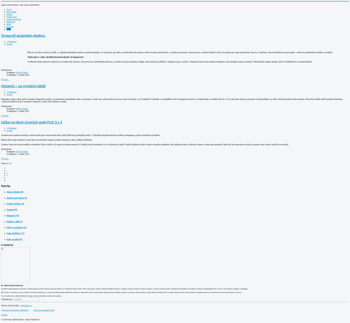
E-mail (9, 44)
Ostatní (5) (12, 209)
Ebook (9, 14)
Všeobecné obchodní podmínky (15, 310)
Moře (9, 24)
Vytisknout (12, 41)
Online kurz (12, 17)
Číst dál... (5, 79)
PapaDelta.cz (26, 305)
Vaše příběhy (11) (15, 233)
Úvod (9, 9)
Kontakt (10, 27)
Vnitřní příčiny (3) (15, 203)
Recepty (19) (13, 215)
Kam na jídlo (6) (14, 239)
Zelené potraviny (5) (17, 197)
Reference (11, 22)
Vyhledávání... (7, 299)
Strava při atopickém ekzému (23, 35)
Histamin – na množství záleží (23, 86)
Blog (9, 29)
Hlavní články (22, 72)
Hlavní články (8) (15, 191)
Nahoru (4, 315)
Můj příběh (11, 12)
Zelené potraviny (14, 19)
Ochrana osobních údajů (44, 310)
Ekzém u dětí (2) (15, 221)
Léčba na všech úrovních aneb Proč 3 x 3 (31, 122)
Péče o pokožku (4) (16, 227)
